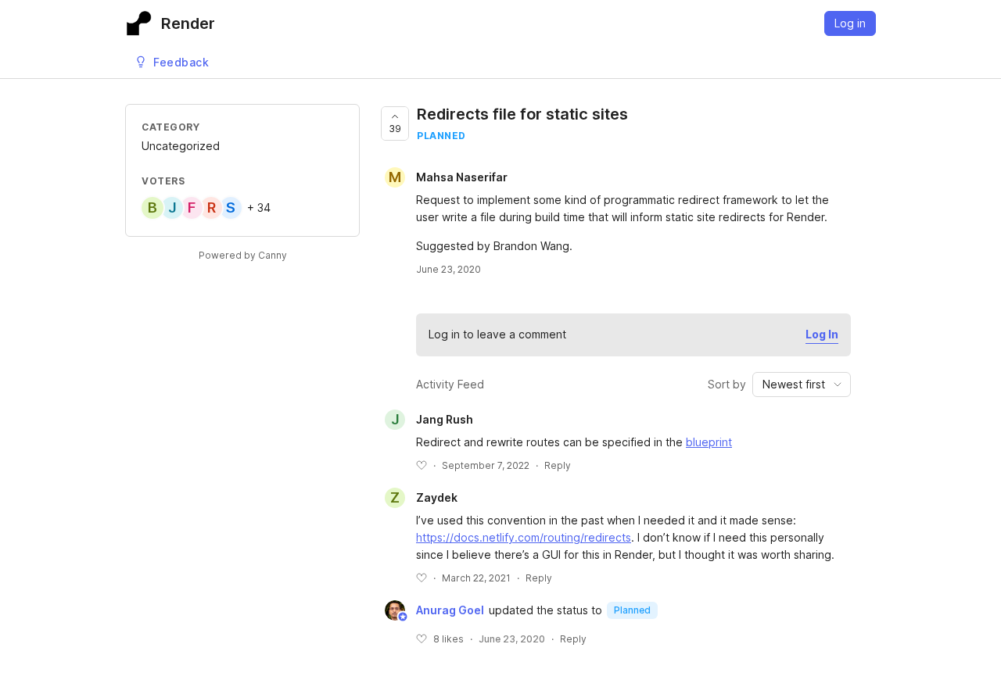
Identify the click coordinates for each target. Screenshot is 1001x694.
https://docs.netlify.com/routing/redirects (523, 537)
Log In (821, 334)
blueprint (709, 442)
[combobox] (801, 384)
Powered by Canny (243, 255)
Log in (850, 23)
